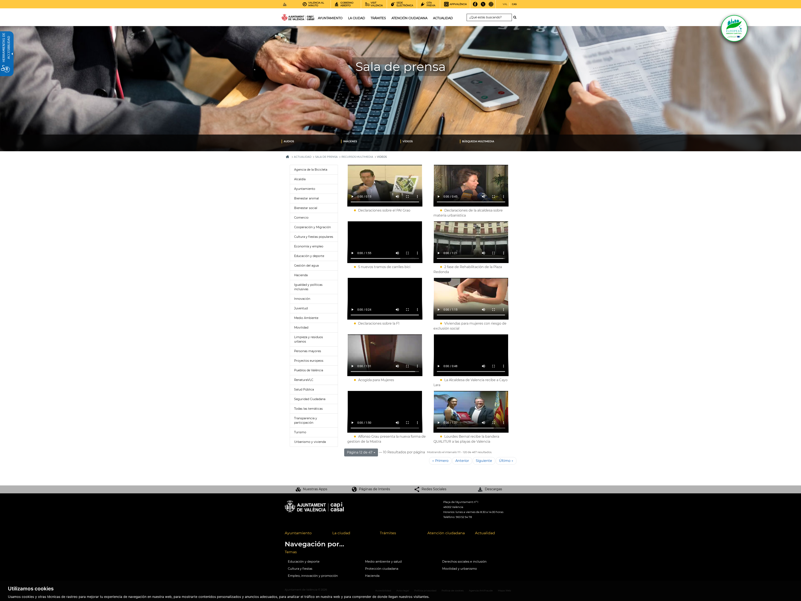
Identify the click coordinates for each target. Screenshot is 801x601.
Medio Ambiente (306, 318)
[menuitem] (311, 141)
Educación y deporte (309, 256)
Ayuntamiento (304, 189)
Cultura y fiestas (300, 569)
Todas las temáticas (308, 409)
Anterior (462, 461)
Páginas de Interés (374, 489)
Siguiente (484, 461)
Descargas (493, 489)
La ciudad (341, 533)
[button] (361, 452)
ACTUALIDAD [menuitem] (443, 18)
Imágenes (350, 141)
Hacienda (301, 275)
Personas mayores (307, 351)
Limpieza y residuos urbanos (308, 339)
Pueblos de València (308, 370)
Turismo (300, 432)
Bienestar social (305, 208)
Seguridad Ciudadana (309, 399)
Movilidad (301, 327)
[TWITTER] (483, 5)
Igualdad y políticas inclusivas (308, 287)
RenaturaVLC (303, 380)
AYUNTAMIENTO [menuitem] (330, 18)
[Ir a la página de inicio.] (290, 18)
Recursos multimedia (357, 156)
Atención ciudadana (446, 533)
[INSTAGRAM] (491, 5)
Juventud (301, 308)
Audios (289, 141)
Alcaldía (300, 179)
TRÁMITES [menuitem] (378, 18)
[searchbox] (489, 17)
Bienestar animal (306, 198)
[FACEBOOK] (475, 5)
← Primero (440, 461)
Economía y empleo (308, 246)
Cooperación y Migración (312, 227)
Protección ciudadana (381, 569)
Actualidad (485, 533)
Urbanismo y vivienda (310, 442)
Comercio (301, 217)
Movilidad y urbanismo (459, 569)
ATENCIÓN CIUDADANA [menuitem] (409, 18)
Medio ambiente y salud (383, 561)
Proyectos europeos (308, 361)
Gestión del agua (306, 265)
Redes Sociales (434, 489)
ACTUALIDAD (302, 156)
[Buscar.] (516, 17)
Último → (506, 461)
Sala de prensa (326, 156)
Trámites (388, 533)
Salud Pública (304, 389)
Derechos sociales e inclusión (464, 561)
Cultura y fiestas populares (313, 237)
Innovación (302, 299)
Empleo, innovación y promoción (313, 576)
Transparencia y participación (305, 420)
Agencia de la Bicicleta (310, 169)
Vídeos (408, 141)
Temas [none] (291, 552)
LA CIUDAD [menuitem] (356, 18)
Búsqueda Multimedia (478, 141)
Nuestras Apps (315, 489)
